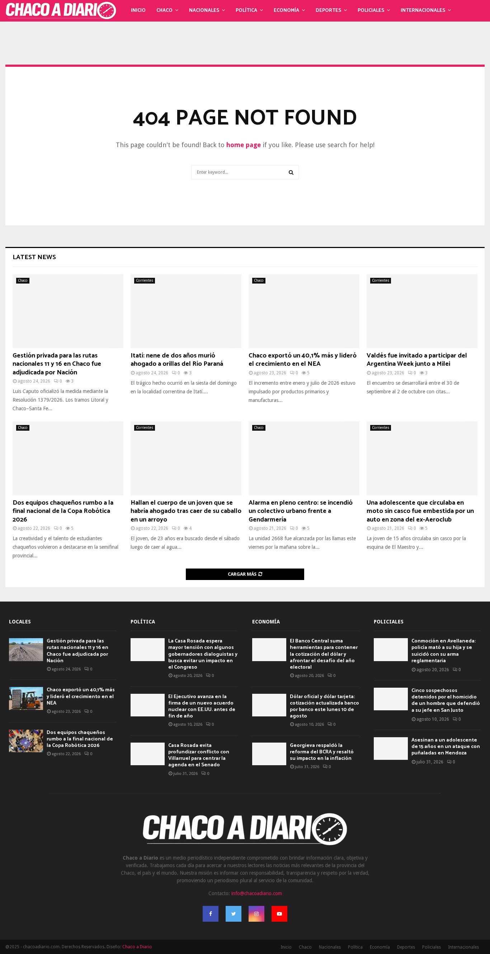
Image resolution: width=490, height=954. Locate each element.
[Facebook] (210, 914)
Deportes (328, 10)
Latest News (34, 257)
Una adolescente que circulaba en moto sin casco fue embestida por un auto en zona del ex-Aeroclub (420, 511)
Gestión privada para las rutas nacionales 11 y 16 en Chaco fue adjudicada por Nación (57, 364)
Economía (286, 10)
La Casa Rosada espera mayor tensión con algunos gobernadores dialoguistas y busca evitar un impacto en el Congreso (202, 654)
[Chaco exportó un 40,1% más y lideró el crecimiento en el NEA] (304, 311)
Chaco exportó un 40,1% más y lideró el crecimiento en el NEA (303, 359)
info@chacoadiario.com (256, 893)
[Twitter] (233, 914)
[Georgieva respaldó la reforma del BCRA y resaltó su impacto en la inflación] (269, 754)
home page (243, 145)
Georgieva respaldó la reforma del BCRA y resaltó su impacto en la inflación (322, 752)
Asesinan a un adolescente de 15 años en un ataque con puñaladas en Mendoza (445, 746)
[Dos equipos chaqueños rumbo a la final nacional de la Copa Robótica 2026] (68, 458)
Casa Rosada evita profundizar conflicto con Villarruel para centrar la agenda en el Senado (198, 756)
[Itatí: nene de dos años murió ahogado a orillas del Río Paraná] (186, 311)
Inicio (138, 10)
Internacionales (423, 10)
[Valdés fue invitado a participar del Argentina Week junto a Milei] (422, 311)
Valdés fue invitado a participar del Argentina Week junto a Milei (417, 359)
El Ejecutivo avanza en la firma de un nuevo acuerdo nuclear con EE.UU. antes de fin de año (201, 707)
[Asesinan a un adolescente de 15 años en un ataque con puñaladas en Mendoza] (391, 748)
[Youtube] (279, 914)
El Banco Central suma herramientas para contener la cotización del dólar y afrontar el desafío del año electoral (324, 654)
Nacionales (204, 10)
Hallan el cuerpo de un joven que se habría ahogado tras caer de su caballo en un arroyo (186, 511)
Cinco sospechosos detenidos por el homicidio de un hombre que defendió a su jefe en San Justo (445, 701)
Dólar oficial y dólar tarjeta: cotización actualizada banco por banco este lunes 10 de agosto (324, 707)
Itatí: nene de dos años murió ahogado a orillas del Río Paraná (177, 359)
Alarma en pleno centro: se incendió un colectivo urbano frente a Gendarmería (301, 511)
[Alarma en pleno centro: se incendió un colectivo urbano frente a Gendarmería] (304, 458)
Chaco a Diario (137, 946)
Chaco (164, 10)
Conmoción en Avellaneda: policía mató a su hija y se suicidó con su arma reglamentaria (443, 651)
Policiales (371, 10)
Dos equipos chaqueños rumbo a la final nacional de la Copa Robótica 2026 (63, 511)
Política (246, 10)
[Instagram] (256, 914)
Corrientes (144, 280)
